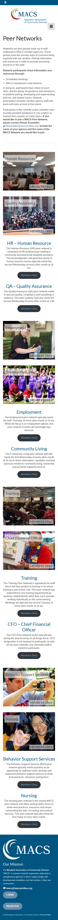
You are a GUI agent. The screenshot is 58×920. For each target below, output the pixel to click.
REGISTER (12, 906)
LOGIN (10, 894)
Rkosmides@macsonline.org (22, 126)
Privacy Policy (45, 915)
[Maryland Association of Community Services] (29, 15)
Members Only (29, 275)
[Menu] (51, 26)
